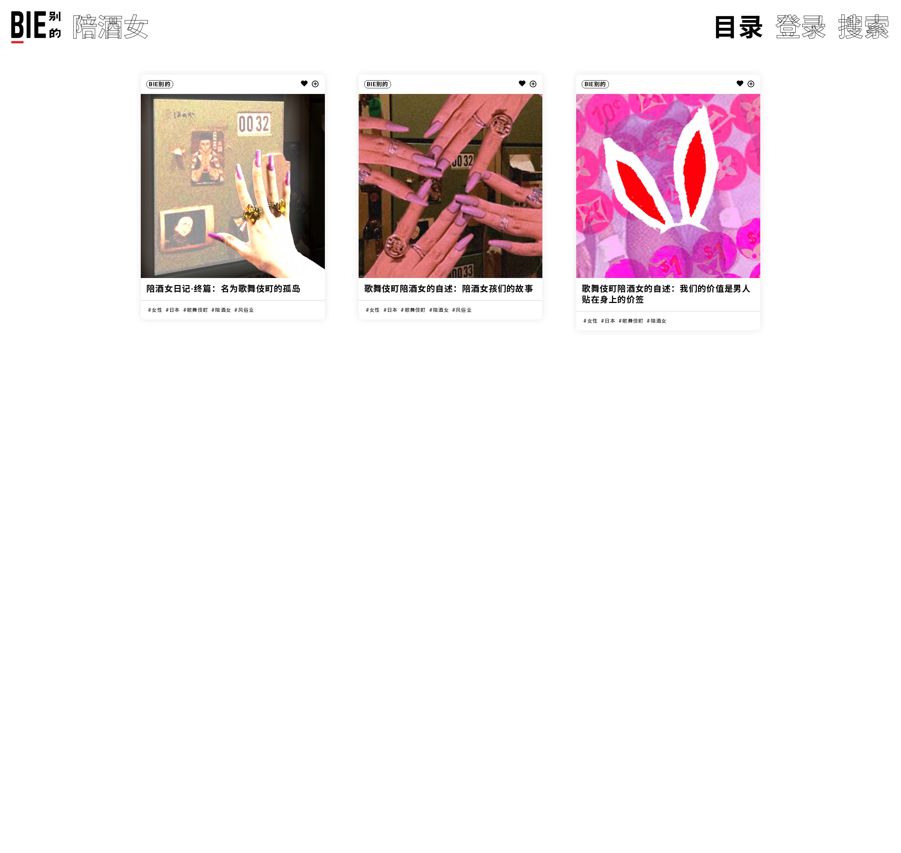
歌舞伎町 (197, 310)
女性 (157, 310)
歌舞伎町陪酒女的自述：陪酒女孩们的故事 (448, 289)
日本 (174, 310)
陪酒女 (223, 310)
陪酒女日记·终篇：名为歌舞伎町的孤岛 (223, 289)
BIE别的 (159, 84)
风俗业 (246, 310)
